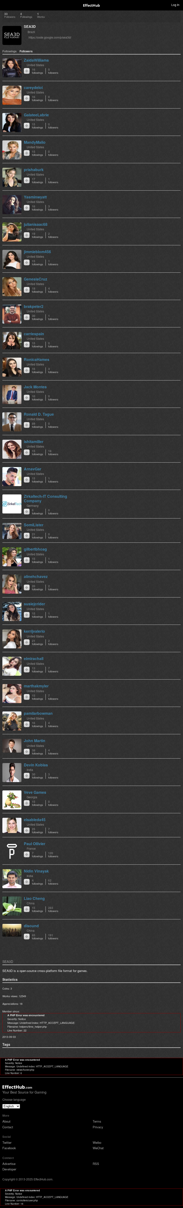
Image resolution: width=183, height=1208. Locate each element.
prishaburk (34, 169)
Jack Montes (35, 387)
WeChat (98, 1148)
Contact (7, 1127)
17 (37, 180)
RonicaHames (36, 359)
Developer (9, 1169)
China (31, 903)
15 (37, 126)
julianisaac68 (35, 224)
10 (37, 398)
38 (37, 752)
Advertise (8, 1163)
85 (37, 937)
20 (37, 588)
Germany (33, 505)
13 (37, 670)
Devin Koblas (36, 765)
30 (37, 317)
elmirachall (33, 658)
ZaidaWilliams (36, 60)
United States (35, 65)
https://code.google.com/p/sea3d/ (50, 37)
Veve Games (35, 792)
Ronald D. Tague (39, 414)
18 (37, 290)
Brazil (31, 32)
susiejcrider (34, 603)
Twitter (6, 1142)
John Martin (34, 740)
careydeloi (33, 87)
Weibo (97, 1142)
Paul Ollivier (34, 843)
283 (53, 909)
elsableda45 (35, 819)
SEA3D (30, 26)
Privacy (98, 1127)
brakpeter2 (33, 306)
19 (37, 235)
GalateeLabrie (36, 115)
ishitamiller (33, 441)
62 (53, 882)
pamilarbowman (38, 713)
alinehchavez (36, 576)
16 (37, 71)
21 (37, 536)
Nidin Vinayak (36, 871)
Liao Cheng (34, 898)
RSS (96, 1163)
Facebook (9, 1148)
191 (53, 937)
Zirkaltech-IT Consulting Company (45, 498)
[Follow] (27, 71)
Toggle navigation (5, 4)
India (30, 770)
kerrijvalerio (34, 631)
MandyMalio (35, 142)
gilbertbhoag (35, 549)
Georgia (32, 797)
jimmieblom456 (37, 251)
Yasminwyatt (35, 197)
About (6, 1121)
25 (37, 830)
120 (53, 855)
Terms (97, 1121)
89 (37, 425)
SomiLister (33, 525)
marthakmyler (36, 686)
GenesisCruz (35, 279)
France (31, 848)
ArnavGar (32, 469)
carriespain (34, 333)
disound (31, 925)
